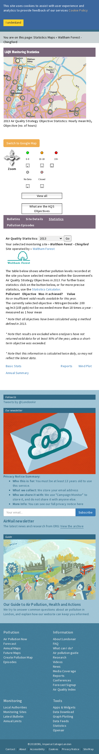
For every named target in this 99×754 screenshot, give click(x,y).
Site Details (34, 219)
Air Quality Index (64, 689)
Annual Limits (12, 721)
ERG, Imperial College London (53, 744)
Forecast (9, 644)
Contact (10, 749)
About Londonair (64, 639)
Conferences (62, 680)
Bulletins (13, 219)
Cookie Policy (78, 10)
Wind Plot (85, 366)
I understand (13, 23)
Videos (58, 662)
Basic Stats (14, 366)
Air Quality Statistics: (22, 238)
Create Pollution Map (18, 657)
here (80, 504)
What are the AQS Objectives (41, 208)
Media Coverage (64, 671)
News (57, 666)
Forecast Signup (64, 685)
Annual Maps (12, 648)
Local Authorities (15, 707)
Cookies (53, 749)
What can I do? (63, 648)
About (22, 749)
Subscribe (86, 512)
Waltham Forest (44, 249)
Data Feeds (61, 721)
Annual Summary (17, 373)
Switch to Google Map (21, 143)
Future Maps (12, 653)
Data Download (63, 712)
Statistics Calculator (46, 289)
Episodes (10, 662)
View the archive (71, 526)
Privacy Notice (70, 749)
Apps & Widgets (64, 707)
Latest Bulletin (13, 716)
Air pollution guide (66, 653)
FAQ (55, 644)
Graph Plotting (63, 716)
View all (42, 196)
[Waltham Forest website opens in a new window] (19, 257)
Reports (66, 366)
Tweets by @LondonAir (19, 402)
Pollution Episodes (21, 225)
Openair (58, 730)
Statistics (59, 726)
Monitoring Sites (14, 712)
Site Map (88, 749)
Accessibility (37, 749)
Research (59, 657)
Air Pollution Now (15, 639)
